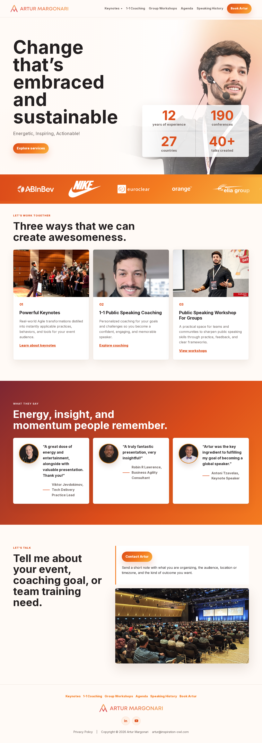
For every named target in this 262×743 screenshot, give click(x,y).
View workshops (193, 351)
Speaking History (210, 8)
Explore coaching (113, 345)
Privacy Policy (83, 732)
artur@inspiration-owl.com (170, 732)
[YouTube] (136, 721)
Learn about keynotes (37, 345)
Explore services (31, 148)
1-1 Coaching (135, 8)
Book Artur (239, 8)
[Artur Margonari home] (39, 8)
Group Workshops (163, 8)
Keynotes (112, 8)
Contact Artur (137, 556)
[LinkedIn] (125, 721)
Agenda (187, 8)
